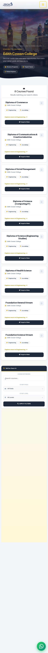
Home (5, 46)
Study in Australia (16, 46)
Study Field (24, 384)
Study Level (24, 393)
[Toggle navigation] (42, 4)
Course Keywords (24, 374)
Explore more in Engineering (15, 117)
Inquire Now (25, 122)
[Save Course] (42, 103)
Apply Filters (25, 404)
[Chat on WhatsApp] (41, 646)
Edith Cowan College (34, 46)
